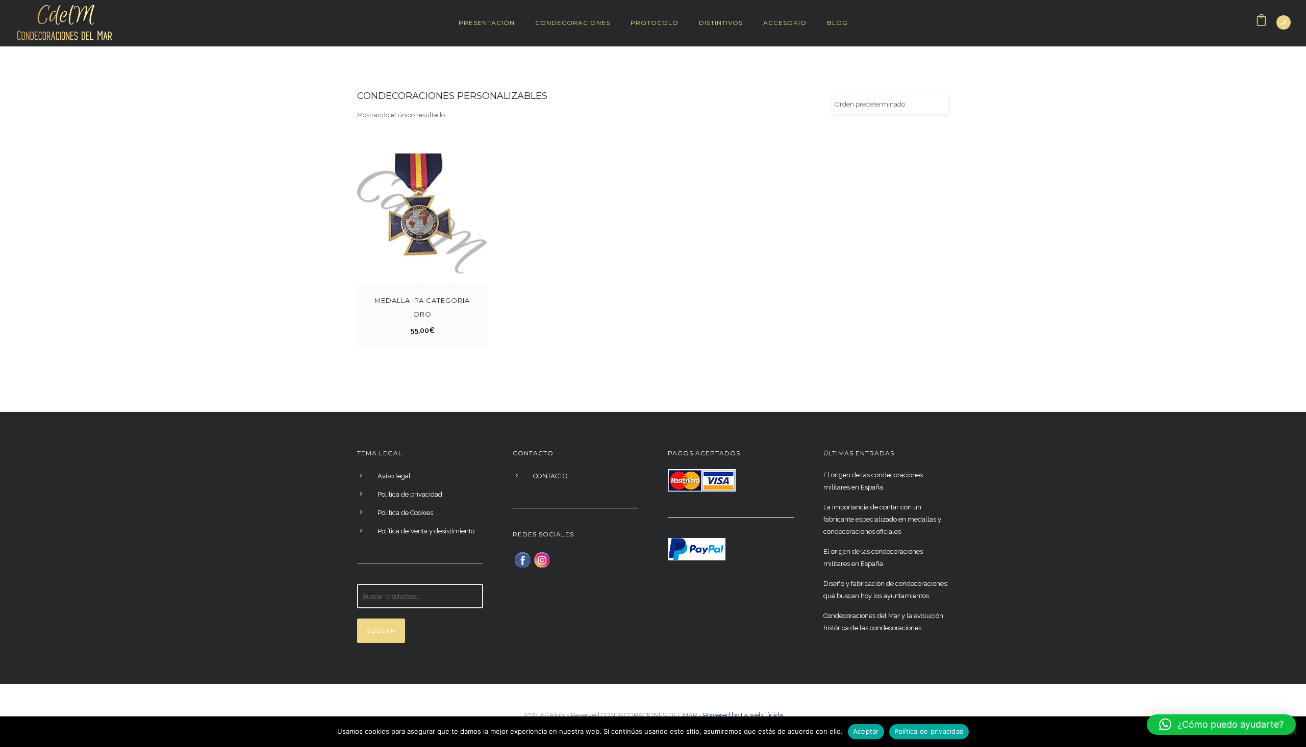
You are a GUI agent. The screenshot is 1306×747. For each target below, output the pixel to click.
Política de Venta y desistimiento (426, 531)
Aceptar (866, 731)
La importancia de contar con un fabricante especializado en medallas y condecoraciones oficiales (882, 519)
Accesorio (785, 23)
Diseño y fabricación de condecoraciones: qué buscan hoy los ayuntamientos (885, 590)
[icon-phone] (1283, 22)
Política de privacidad (410, 494)
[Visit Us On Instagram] (541, 559)
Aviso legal (394, 476)
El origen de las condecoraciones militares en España (873, 481)
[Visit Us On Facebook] (522, 559)
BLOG (837, 23)
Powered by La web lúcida (743, 715)
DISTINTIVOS (721, 23)
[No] (1293, 732)
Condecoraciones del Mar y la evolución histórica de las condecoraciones (883, 622)
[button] (1221, 724)
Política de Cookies (405, 513)
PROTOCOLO (655, 23)
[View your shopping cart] (1261, 23)
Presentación (487, 23)
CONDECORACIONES (572, 23)
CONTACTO (550, 476)
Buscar (381, 630)
